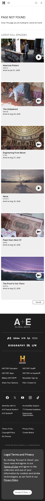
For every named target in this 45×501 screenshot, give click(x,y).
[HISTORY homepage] (22, 360)
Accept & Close (21, 492)
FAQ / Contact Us (29, 383)
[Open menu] (8, 2)
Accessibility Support (31, 406)
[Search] (36, 3)
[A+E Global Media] (22, 323)
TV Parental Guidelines (32, 409)
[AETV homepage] (9, 339)
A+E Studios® (7, 413)
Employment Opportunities (28, 414)
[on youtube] (22, 397)
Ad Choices (6, 436)
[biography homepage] (16, 346)
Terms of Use (7, 429)
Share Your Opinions (10, 383)
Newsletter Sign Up (30, 378)
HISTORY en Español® (31, 373)
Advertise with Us (9, 406)
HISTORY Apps (8, 373)
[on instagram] (30, 397)
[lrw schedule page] (34, 346)
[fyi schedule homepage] (28, 339)
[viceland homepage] (35, 339)
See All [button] (38, 302)
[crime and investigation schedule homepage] (28, 346)
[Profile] (41, 3)
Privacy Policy (28, 429)
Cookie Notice (28, 433)
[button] (39, 57)
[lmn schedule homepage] (23, 339)
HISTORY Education (10, 368)
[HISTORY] (3, 2)
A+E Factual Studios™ (10, 409)
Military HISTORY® (9, 378)
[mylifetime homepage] (16, 339)
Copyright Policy (8, 433)
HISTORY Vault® (29, 368)
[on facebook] (7, 397)
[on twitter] (14, 397)
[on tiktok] (37, 397)
